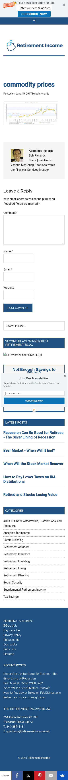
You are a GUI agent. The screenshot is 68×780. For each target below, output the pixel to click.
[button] (34, 378)
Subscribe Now (34, 400)
